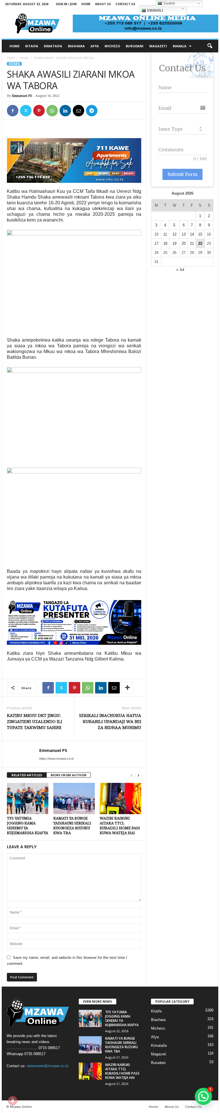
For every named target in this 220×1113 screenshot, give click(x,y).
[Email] (78, 110)
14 (192, 234)
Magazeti (158, 1054)
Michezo (158, 1028)
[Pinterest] (39, 110)
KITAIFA (31, 46)
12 (174, 234)
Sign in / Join (66, 4)
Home (86, 4)
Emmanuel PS (22, 96)
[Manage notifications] (12, 1100)
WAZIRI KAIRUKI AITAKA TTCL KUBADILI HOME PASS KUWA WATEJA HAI (122, 1071)
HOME (14, 46)
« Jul (180, 269)
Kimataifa (159, 1045)
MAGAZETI (158, 46)
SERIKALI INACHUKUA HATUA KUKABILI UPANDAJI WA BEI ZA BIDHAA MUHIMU (110, 721)
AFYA (95, 46)
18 (165, 243)
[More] (127, 687)
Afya (155, 1037)
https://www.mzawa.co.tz (56, 758)
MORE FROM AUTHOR (69, 775)
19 (174, 243)
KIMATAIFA (53, 46)
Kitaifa (24, 58)
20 (184, 243)
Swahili (154, 10)
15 (200, 234)
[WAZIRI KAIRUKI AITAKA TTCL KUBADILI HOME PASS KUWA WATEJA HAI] (120, 798)
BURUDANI (135, 46)
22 (200, 243)
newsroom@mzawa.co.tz (48, 1066)
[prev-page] (131, 775)
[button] (209, 46)
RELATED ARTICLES (26, 775)
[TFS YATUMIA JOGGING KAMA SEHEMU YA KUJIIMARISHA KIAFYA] (27, 798)
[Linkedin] (65, 110)
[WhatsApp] (52, 110)
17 (156, 243)
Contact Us (125, 4)
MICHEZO (112, 46)
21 (192, 243)
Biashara (158, 1020)
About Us (103, 4)
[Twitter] (26, 110)
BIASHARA (76, 46)
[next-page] (138, 775)
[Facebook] (12, 110)
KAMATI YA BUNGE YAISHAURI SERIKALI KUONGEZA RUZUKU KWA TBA (121, 1045)
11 (165, 234)
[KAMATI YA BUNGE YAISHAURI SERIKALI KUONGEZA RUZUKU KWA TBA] (74, 798)
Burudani (158, 1063)
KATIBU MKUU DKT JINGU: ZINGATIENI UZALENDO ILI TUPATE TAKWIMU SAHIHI (34, 721)
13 (184, 234)
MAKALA (179, 46)
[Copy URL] (105, 110)
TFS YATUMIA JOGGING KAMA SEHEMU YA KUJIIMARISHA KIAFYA (122, 1018)
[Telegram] (91, 110)
